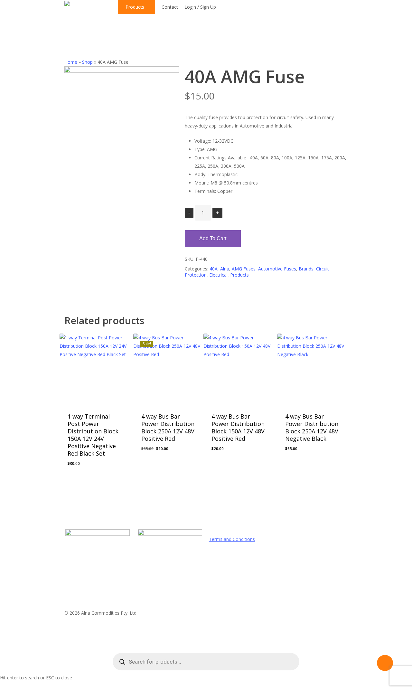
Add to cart (212, 238)
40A (214, 269)
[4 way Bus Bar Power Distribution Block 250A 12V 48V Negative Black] (312, 368)
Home (70, 62)
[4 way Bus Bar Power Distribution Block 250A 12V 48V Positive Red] (168, 368)
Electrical (218, 275)
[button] (83, 459)
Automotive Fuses (277, 269)
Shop (87, 62)
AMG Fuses (244, 269)
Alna (224, 269)
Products (239, 275)
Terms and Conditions (232, 539)
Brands (306, 269)
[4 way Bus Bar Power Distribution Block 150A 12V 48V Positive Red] (238, 368)
